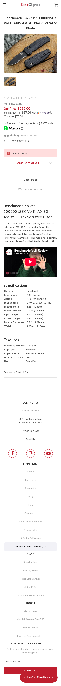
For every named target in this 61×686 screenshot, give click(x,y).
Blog (30, 504)
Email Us (30, 439)
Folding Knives (30, 587)
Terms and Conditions (30, 521)
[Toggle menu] (4, 4)
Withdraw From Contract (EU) (30, 546)
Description (31, 179)
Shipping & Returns (30, 538)
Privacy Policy (30, 529)
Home (30, 471)
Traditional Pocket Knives (30, 595)
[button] (30, 112)
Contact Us (30, 513)
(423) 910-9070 (30, 430)
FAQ (30, 496)
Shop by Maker (30, 570)
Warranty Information (30, 188)
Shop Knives (30, 479)
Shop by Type (30, 562)
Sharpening (31, 488)
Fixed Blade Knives (30, 578)
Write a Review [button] (29, 135)
